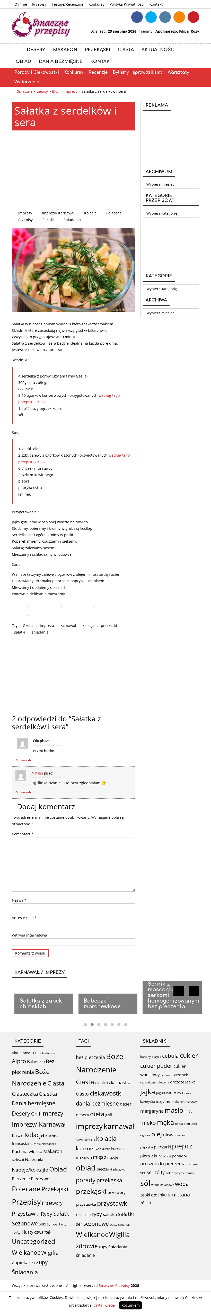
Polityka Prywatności (127, 4)
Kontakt (156, 4)
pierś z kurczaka (155, 1156)
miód (188, 1111)
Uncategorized (33, 1241)
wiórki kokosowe (162, 1185)
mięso (99, 1157)
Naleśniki (34, 1159)
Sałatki (48, 219)
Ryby (46, 1214)
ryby (97, 1214)
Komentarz (23, 834)
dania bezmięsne (97, 1103)
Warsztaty (178, 72)
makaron (84, 1157)
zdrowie (87, 1246)
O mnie (20, 4)
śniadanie (85, 1255)
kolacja (88, 625)
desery (82, 1115)
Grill (35, 1114)
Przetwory (52, 1203)
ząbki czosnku (153, 1195)
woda (182, 1183)
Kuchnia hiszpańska (43, 1144)
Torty (16, 1232)
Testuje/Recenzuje (67, 4)
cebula (170, 1055)
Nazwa (19, 900)
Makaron (65, 49)
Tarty (62, 1224)
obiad (86, 1168)
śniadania (40, 632)
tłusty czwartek (120, 1224)
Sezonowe (25, 1223)
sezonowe (96, 1223)
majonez (163, 1101)
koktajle (89, 1139)
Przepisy (39, 4)
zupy (103, 1246)
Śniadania (72, 219)
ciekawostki (106, 1093)
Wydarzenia (26, 82)
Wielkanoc (26, 1252)
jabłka (190, 1082)
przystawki (113, 1203)
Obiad (23, 61)
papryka (146, 1147)
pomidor (179, 1155)
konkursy (102, 1149)
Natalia (37, 773)
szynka (189, 1173)
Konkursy (96, 4)
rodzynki (192, 1164)
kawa (79, 1139)
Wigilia (50, 1253)
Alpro (19, 1061)
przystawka (86, 1204)
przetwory (117, 1192)
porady (85, 1180)
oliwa (168, 1134)
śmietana (179, 1194)
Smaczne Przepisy (114, 1285)
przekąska (109, 1180)
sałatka (110, 1214)
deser (125, 1104)
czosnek (181, 1074)
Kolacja (90, 213)
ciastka (124, 1082)
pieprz (182, 1145)
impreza (47, 625)
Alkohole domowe (45, 1053)
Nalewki (18, 1159)
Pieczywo (40, 1179)
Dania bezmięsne (61, 61)
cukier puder (156, 1065)
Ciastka (48, 1093)
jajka (147, 1091)
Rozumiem (130, 1305)
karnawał (68, 625)
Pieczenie (21, 1179)
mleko (148, 1122)
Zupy (42, 1262)
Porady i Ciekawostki (36, 72)
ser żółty (156, 1172)
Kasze (17, 1135)
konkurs (85, 1148)
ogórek (145, 1135)
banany (145, 1056)
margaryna (152, 1111)
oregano (181, 1135)
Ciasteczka (25, 1093)
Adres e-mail (24, 917)
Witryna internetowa (29, 935)
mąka (165, 1122)
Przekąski (97, 49)
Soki (42, 1224)
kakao (186, 1093)
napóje (112, 1157)
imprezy (25, 213)
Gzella (28, 625)
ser (79, 1224)
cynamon (167, 1075)
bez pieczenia (90, 1057)
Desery (36, 49)
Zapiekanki (23, 1262)
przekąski (109, 625)
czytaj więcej (104, 1305)
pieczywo (119, 1169)
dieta (97, 1114)
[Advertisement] (73, 170)
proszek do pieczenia (163, 1163)
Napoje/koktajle (30, 1169)
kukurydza (147, 1101)
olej (156, 1134)
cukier (189, 1055)
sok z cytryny (175, 1173)
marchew (192, 1101)
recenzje (83, 1214)
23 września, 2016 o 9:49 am (46, 777)
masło (174, 1110)
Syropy (52, 1224)
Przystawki (26, 1213)
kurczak (118, 1148)
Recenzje (98, 72)
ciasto (82, 1094)
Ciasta (126, 49)
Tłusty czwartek (36, 1232)
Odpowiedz (23, 760)
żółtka (145, 1202)
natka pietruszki (186, 1123)
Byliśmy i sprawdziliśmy (138, 72)
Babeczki (36, 1061)
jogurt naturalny (168, 1093)
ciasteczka (105, 1083)
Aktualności (158, 49)
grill (108, 1114)
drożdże (177, 1081)
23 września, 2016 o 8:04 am (47, 745)
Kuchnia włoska (27, 1151)
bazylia (156, 1057)
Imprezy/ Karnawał (58, 213)
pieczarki (104, 1169)
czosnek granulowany (154, 1082)
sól (145, 1183)
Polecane (114, 213)
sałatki (19, 632)
